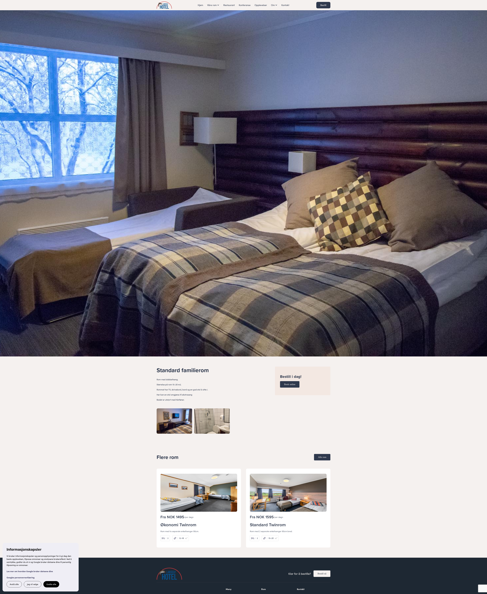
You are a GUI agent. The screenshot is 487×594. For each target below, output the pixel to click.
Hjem (200, 5)
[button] (213, 5)
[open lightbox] (174, 421)
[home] (164, 5)
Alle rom (322, 457)
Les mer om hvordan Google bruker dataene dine (30, 571)
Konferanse (244, 5)
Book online (289, 384)
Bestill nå (322, 573)
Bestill (323, 5)
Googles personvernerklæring (20, 577)
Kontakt (285, 5)
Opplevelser (261, 5)
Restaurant (229, 5)
